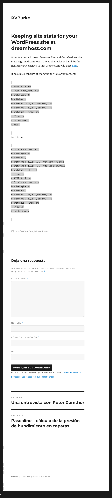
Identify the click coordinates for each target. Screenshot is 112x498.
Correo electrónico (25, 337)
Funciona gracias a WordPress (36, 476)
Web (13, 351)
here (74, 65)
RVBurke (20, 17)
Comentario (19, 278)
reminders (43, 231)
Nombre (17, 323)
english (33, 231)
